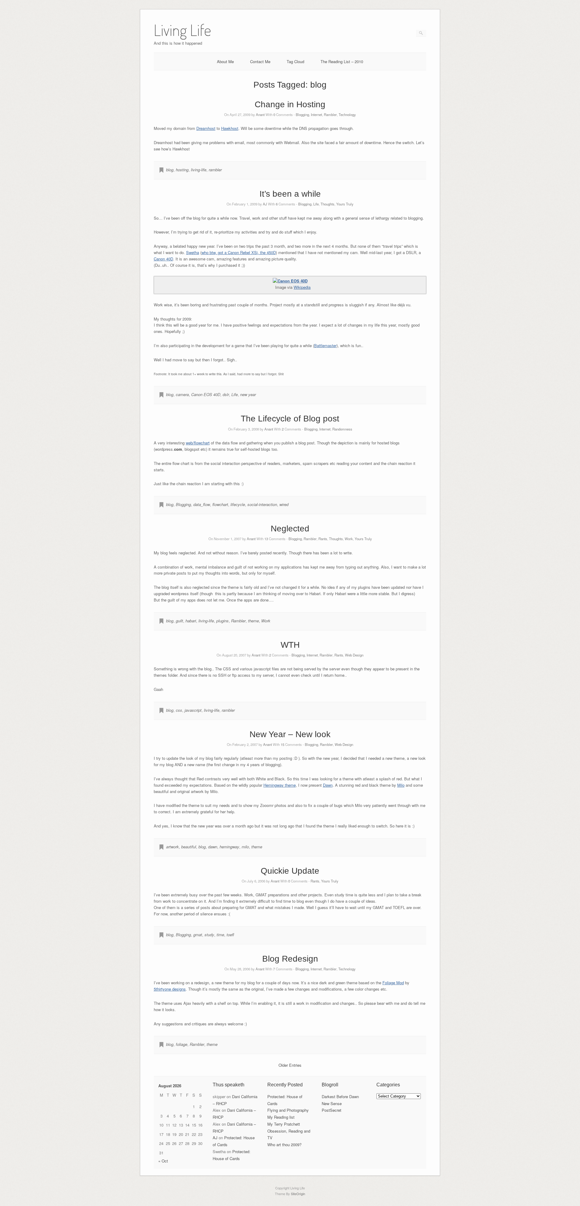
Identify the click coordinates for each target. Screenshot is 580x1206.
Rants (322, 538)
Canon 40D (163, 259)
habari (190, 621)
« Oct (163, 1161)
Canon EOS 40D (205, 394)
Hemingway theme (279, 785)
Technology (347, 114)
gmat (197, 934)
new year (248, 394)
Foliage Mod (393, 982)
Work (349, 538)
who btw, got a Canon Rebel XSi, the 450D (238, 252)
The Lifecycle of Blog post (290, 418)
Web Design (354, 655)
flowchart (220, 504)
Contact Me (260, 61)
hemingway (229, 847)
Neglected (290, 528)
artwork (172, 847)
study (209, 934)
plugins (222, 621)
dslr (226, 394)
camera (182, 394)
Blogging (302, 114)
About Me (225, 61)
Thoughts (327, 204)
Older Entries (290, 1065)
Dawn (328, 785)
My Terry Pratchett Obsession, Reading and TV (288, 1131)
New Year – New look (290, 734)
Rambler (330, 114)
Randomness (342, 429)
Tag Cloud (295, 61)
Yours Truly (344, 204)
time (220, 934)
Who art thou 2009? (284, 1144)
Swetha (192, 252)
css (179, 710)
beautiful (188, 847)
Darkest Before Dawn (340, 1096)
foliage (181, 1044)
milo (245, 847)
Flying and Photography (288, 1110)
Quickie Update (290, 870)
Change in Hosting (290, 104)
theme (253, 621)
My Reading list (281, 1117)
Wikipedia (302, 287)
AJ (265, 204)
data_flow (201, 504)
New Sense (332, 1103)
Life (316, 204)
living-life (198, 170)
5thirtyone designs (170, 989)
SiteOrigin (298, 1193)
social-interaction (262, 504)
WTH (290, 645)
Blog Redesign (290, 958)
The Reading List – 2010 (342, 61)
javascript (193, 710)
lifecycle (237, 504)
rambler (215, 170)
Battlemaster (325, 345)
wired (283, 504)
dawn (212, 847)
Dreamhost (205, 128)
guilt (179, 621)
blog (169, 170)
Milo (400, 785)
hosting (182, 170)
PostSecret (331, 1110)
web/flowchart (198, 443)
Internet (316, 114)
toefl (230, 934)
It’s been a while (290, 193)
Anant (260, 114)
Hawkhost (229, 128)
